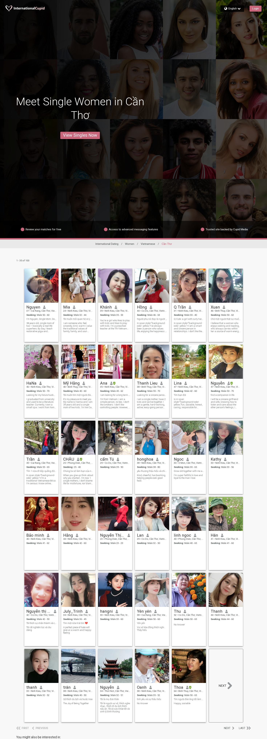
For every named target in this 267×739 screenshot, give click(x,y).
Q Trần (180, 307)
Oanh (142, 687)
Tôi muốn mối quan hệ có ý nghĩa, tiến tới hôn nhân (78, 319)
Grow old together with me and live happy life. (189, 471)
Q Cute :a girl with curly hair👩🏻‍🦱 (189, 319)
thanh (31, 687)
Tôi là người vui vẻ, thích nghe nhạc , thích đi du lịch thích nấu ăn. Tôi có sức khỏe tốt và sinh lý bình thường (115, 707)
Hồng (142, 307)
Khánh (106, 307)
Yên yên (144, 611)
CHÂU (68, 459)
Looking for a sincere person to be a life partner (152, 395)
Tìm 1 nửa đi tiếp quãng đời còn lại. (41, 471)
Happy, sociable (182, 703)
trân (67, 687)
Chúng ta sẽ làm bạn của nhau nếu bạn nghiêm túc (78, 471)
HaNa (31, 383)
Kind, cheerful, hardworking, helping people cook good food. (151, 478)
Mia (66, 307)
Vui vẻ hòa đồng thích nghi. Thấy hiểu (151, 628)
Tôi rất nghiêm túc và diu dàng (38, 628)
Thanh (217, 611)
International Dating (106, 244)
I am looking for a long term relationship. (115, 395)
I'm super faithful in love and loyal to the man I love (188, 476)
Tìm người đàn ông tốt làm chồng (189, 699)
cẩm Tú (107, 459)
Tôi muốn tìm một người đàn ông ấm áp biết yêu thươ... (78, 395)
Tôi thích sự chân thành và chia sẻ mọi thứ (41, 623)
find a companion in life (222, 395)
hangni (106, 611)
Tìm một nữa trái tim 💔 (75, 623)
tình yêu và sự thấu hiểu (149, 699)
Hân (214, 535)
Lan (140, 535)
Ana (103, 383)
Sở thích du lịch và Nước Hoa (77, 699)
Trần (30, 459)
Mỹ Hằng (71, 383)
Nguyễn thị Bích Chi (38, 611)
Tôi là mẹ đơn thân (109, 699)
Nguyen (33, 307)
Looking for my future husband (41, 395)
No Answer (179, 624)
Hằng (68, 535)
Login (255, 8)
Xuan (215, 307)
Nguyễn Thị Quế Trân (112, 535)
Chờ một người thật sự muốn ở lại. (226, 319)
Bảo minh (35, 535)
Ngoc (179, 459)
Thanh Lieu (147, 383)
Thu (177, 611)
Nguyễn (218, 383)
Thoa (178, 687)
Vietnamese (148, 244)
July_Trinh (73, 611)
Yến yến (141, 623)
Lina (178, 383)
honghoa (145, 459)
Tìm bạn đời (180, 395)
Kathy (216, 459)
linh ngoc (182, 535)
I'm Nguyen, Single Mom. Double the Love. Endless (41, 319)
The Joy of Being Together (76, 703)
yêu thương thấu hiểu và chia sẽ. (152, 471)
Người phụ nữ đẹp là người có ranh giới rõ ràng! (152, 319)
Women (129, 244)
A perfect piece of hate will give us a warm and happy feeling (77, 630)
